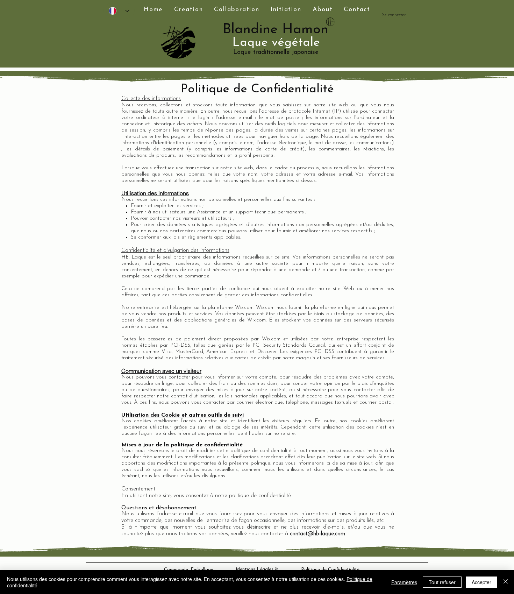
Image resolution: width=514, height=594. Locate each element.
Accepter (481, 582)
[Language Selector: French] (119, 11)
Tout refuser (442, 582)
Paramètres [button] (404, 582)
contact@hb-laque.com (317, 534)
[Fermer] (505, 582)
